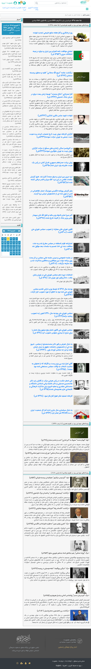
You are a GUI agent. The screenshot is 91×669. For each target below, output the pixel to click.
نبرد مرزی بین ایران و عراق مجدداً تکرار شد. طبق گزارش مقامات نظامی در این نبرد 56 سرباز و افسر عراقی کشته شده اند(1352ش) (51, 179)
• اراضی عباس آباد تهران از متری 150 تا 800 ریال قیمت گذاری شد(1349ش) (11, 76)
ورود (3, 3)
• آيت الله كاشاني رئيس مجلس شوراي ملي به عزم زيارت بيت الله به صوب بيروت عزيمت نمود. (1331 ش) (11, 198)
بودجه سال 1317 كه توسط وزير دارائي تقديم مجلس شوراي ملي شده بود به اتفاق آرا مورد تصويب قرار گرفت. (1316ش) (51, 292)
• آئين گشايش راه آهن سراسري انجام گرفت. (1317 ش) (11, 179)
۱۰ (10, 242)
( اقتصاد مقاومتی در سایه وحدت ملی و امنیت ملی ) (14, 9)
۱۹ (5, 246)
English (58, 665)
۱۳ (2, 242)
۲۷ (2, 250)
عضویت (10, 3)
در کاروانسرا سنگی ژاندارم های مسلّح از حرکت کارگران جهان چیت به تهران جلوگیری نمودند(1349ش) (52, 150)
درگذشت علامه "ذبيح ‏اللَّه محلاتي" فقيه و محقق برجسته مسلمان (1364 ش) (51, 74)
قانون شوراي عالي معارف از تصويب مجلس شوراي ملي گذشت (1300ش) (51, 231)
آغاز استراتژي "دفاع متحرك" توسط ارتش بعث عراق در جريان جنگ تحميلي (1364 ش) (51, 96)
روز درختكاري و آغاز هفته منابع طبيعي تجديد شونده (52, 33)
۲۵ (8, 250)
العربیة (65, 665)
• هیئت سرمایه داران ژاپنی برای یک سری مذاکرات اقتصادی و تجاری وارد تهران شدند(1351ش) (11, 84)
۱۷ (11, 246)
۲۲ (17, 250)
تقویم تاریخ (68, 15)
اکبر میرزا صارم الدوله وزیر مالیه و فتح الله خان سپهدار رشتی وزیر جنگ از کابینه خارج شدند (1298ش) (52, 217)
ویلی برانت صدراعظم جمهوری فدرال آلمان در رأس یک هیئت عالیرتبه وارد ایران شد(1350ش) (52, 164)
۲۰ (2, 246)
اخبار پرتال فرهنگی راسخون (67, 647)
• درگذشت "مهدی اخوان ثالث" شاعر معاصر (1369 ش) (11, 60)
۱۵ (16, 246)
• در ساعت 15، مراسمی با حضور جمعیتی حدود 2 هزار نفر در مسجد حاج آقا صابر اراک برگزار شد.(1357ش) (11, 143)
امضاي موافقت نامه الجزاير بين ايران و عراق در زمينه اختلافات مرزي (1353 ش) (52, 53)
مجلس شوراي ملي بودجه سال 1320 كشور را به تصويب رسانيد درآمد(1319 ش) (51, 315)
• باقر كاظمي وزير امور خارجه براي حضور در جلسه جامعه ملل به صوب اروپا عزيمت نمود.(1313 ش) (11, 171)
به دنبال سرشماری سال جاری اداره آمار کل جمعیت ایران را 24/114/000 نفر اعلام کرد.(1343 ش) (51, 412)
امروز (19, 19)
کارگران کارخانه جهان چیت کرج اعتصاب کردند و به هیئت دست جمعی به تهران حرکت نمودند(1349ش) (50, 136)
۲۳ (14, 250)
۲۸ (19, 253)
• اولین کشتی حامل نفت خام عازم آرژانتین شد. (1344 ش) (11, 218)
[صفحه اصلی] (29, 663)
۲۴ (11, 250)
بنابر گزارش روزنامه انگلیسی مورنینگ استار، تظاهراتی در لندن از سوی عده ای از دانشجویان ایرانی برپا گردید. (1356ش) (51, 193)
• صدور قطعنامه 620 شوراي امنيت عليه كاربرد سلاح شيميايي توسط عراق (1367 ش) (11, 53)
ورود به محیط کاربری (74, 665)
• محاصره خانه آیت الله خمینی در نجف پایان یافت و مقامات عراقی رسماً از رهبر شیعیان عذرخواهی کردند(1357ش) (11, 104)
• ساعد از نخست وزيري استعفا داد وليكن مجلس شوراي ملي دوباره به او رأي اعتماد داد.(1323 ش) (11, 187)
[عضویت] (21, 663)
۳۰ (14, 253)
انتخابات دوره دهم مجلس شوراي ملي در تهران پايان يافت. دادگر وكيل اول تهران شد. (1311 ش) (52, 276)
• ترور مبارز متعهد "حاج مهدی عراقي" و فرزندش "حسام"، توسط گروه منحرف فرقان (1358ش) (11, 45)
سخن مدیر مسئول (79, 661)
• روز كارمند (18, 65)
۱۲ (5, 242)
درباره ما (61, 661)
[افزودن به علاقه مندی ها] (17, 663)
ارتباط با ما (68, 661)
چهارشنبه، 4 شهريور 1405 (33, 9)
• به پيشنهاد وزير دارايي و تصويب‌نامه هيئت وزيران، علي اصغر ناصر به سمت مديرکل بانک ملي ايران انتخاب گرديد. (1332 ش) (11, 209)
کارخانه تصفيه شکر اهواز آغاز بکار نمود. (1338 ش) (53, 396)
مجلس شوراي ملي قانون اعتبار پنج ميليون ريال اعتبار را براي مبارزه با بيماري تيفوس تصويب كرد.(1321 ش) (52, 331)
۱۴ (19, 246)
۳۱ (11, 253)
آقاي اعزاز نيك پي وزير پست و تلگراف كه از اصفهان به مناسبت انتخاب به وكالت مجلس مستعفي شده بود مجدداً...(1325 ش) (52, 366)
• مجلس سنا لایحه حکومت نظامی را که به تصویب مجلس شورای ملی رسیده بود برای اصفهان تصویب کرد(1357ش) (11, 94)
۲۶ (5, 250)
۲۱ (19, 250)
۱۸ (8, 246)
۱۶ (13, 246)
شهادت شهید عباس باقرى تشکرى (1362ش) (55, 115)
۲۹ (17, 253)
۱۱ (8, 242)
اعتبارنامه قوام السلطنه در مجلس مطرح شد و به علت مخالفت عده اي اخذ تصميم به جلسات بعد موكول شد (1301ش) (52, 246)
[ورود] (25, 663)
